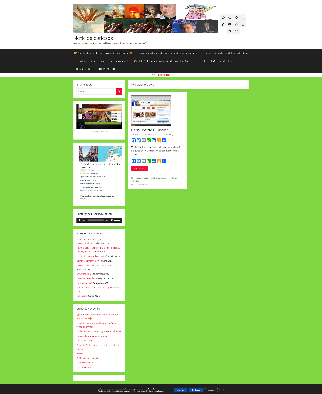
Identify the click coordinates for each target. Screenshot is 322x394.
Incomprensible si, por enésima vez (93, 265)
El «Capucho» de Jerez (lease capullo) (95, 287)
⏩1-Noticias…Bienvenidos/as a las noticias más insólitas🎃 (103, 53)
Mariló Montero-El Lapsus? (149, 130)
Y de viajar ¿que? (119, 61)
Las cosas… (81, 296)
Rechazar (196, 390)
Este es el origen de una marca (89, 61)
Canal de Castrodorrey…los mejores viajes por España (161, 61)
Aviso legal (199, 61)
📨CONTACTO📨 (106, 69)
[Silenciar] (111, 220)
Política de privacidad (221, 61)
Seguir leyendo (139, 168)
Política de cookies (83, 69)
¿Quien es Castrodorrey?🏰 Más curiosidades (226, 53)
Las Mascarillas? (84, 283)
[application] (99, 220)
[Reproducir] (79, 220)
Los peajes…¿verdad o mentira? (91, 256)
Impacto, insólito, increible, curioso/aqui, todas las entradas (168, 53)
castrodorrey (167, 134)
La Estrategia (82, 273)
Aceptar (180, 390)
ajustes (160, 391)
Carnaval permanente (87, 261)
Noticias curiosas (93, 38)
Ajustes (211, 390)
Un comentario (141, 184)
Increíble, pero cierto (86, 278)
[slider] (117, 220)
